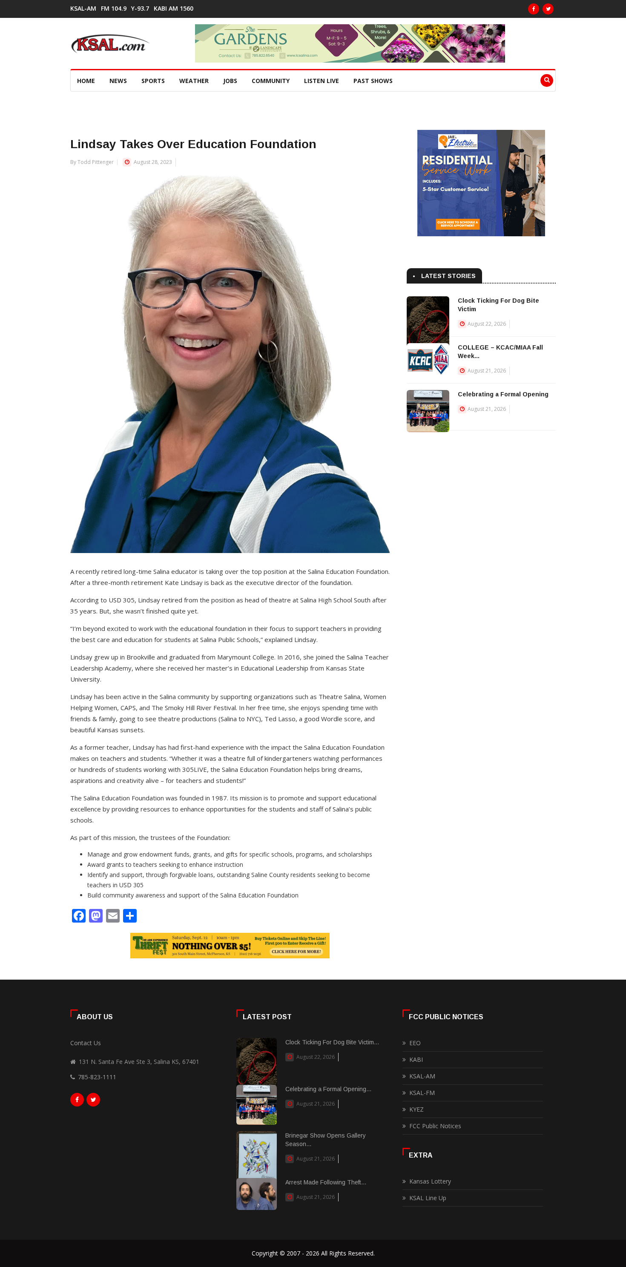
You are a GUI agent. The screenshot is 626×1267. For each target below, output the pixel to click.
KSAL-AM (83, 8)
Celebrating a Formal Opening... (328, 1089)
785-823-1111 (97, 1077)
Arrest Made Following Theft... (325, 1182)
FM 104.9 (113, 8)
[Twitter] (548, 8)
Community (271, 81)
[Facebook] (533, 8)
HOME (86, 81)
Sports (153, 81)
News (118, 81)
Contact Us (85, 1043)
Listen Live (321, 81)
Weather (194, 81)
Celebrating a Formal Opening (503, 394)
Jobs (230, 81)
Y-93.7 (140, 8)
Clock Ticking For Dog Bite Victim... (332, 1042)
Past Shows (373, 81)
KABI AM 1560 (173, 8)
